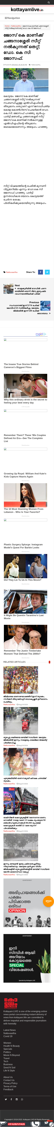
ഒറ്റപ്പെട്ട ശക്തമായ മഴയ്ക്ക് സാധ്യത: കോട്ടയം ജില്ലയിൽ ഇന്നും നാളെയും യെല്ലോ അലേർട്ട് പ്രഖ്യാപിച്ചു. (25, 740)
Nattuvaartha (16, 26)
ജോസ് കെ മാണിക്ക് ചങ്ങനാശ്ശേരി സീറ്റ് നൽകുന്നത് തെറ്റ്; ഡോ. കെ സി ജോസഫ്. (23, 46)
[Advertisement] (27, 156)
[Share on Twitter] (47, 272)
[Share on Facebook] (40, 272)
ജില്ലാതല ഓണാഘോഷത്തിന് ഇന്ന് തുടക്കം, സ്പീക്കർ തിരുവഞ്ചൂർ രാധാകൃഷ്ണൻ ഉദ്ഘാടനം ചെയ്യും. (25, 699)
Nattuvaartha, (36, 65)
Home (7, 26)
